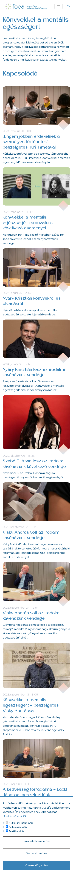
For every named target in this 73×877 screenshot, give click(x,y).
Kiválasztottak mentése (36, 841)
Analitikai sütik (16, 831)
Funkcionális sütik (18, 827)
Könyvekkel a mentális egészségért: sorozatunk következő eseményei (28, 222)
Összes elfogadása (36, 865)
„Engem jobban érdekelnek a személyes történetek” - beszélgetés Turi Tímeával (31, 142)
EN (68, 6)
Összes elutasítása (36, 853)
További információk (15, 816)
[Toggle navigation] (58, 6)
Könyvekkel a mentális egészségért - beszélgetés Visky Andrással (31, 705)
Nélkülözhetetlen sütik (21, 822)
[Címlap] (26, 6)
